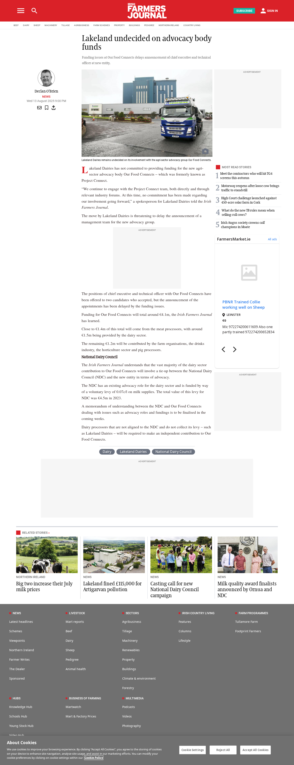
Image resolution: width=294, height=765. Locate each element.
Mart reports (75, 622)
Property (128, 659)
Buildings (129, 669)
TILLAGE (65, 25)
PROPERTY (119, 25)
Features (185, 622)
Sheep (70, 650)
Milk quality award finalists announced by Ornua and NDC (247, 589)
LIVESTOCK (77, 613)
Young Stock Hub (21, 726)
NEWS (87, 577)
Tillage (127, 631)
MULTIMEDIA (135, 698)
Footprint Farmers (248, 631)
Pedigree (72, 659)
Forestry (128, 688)
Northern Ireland (21, 650)
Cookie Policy (94, 758)
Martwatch (73, 707)
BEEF (16, 25)
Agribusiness (131, 622)
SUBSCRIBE (244, 10)
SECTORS (132, 613)
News (46, 96)
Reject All (223, 750)
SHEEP (37, 25)
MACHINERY (51, 25)
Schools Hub (18, 716)
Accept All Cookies (255, 750)
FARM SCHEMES (101, 25)
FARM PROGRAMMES (253, 613)
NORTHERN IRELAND (169, 25)
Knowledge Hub (20, 707)
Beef (69, 631)
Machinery (130, 641)
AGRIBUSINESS (81, 25)
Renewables (131, 650)
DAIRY (26, 25)
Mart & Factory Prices (81, 716)
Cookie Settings (192, 750)
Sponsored (17, 678)
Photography (131, 726)
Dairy (107, 451)
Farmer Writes (19, 659)
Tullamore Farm (246, 622)
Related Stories (35, 532)
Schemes (15, 631)
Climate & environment (139, 678)
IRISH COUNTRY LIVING (198, 613)
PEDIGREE (149, 25)
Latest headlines (21, 622)
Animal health (76, 669)
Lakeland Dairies (133, 451)
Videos (127, 716)
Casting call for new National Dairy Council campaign (174, 589)
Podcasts (128, 707)
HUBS (16, 698)
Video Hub (16, 735)
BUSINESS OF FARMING (85, 698)
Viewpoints (17, 641)
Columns (185, 631)
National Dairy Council (173, 451)
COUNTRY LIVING (191, 25)
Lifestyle (184, 641)
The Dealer (17, 669)
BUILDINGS (134, 25)
